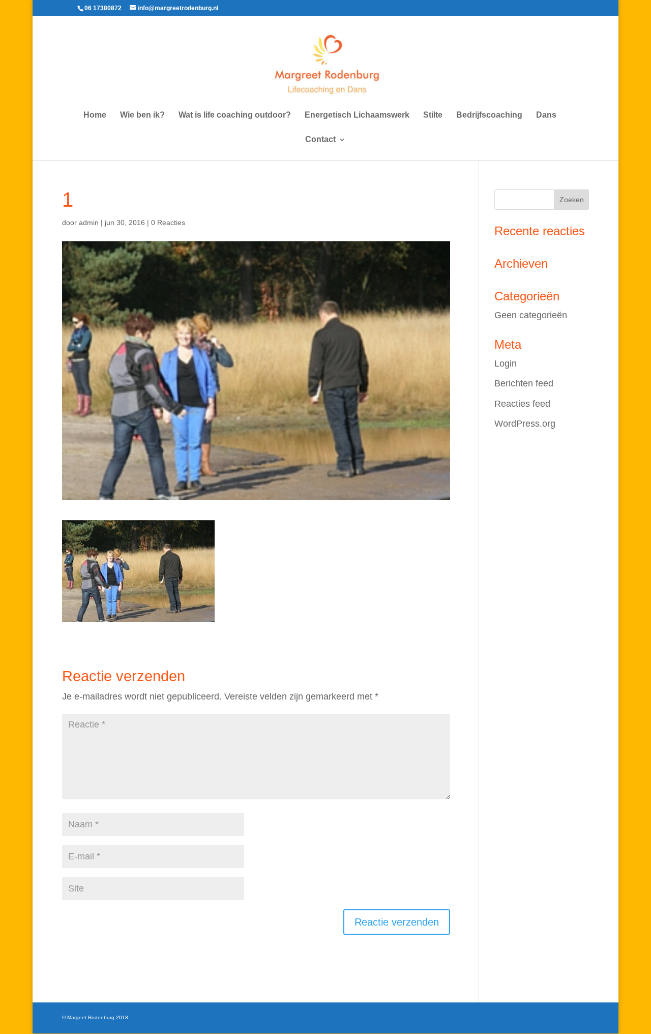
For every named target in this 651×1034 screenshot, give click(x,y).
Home (94, 115)
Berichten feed (523, 383)
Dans (546, 115)
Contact (320, 140)
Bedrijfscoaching (489, 115)
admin (89, 222)
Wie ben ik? (142, 115)
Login (505, 363)
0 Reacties (168, 222)
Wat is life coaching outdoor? (235, 115)
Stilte (432, 115)
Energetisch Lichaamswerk (357, 115)
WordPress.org (524, 423)
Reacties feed (522, 404)
